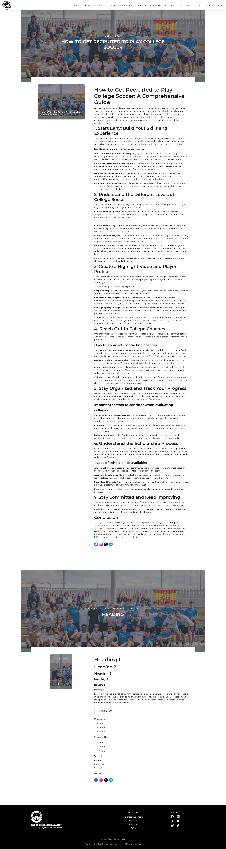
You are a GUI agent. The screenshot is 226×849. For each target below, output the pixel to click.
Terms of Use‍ (119, 839)
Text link (98, 756)
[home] (8, 5)
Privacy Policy (107, 839)
